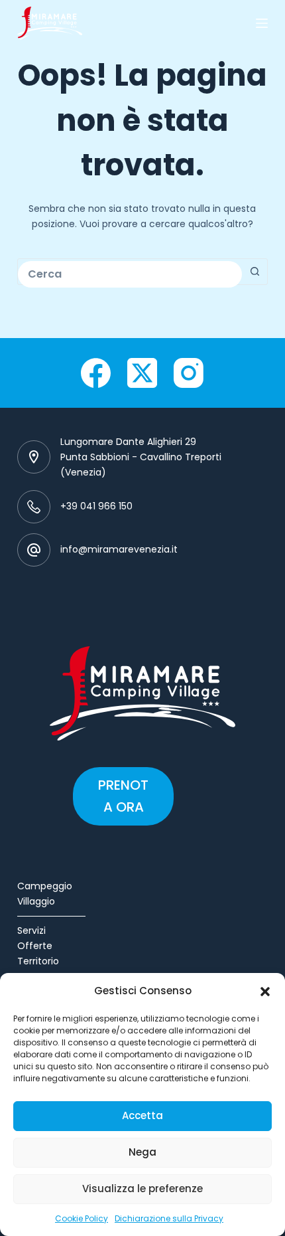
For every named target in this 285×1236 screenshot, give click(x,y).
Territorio (38, 961)
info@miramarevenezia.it (119, 549)
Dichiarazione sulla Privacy (169, 1218)
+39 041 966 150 (96, 506)
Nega (142, 1152)
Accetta (142, 1115)
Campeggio (44, 886)
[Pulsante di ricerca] (254, 271)
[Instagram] (188, 373)
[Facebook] (96, 373)
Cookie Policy (81, 1218)
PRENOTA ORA (123, 796)
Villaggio (36, 901)
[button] (265, 991)
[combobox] (130, 274)
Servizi (31, 930)
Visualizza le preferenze (142, 1188)
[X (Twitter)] (142, 373)
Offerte (34, 945)
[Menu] (262, 23)
